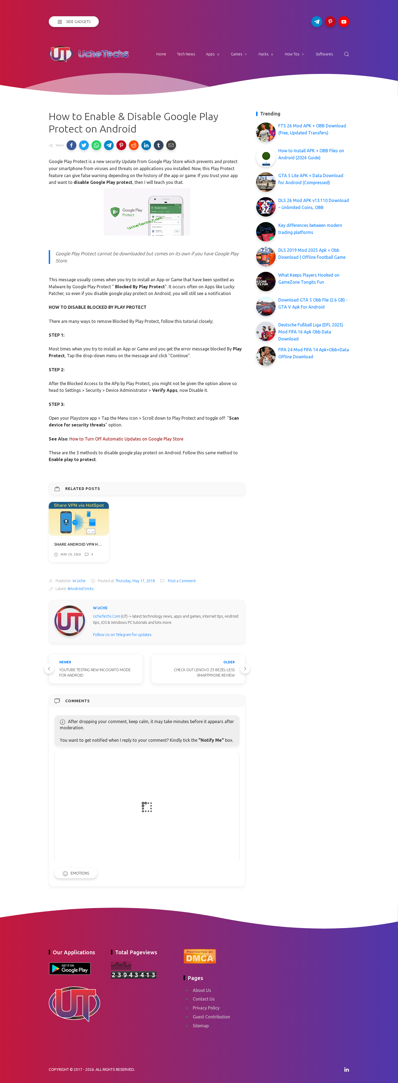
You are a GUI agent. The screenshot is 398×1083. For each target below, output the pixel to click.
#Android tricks (81, 589)
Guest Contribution (211, 1016)
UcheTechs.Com (106, 616)
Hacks (264, 54)
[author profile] (69, 620)
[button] (71, 145)
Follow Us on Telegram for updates (122, 634)
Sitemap (201, 1025)
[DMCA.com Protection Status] (200, 955)
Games (236, 54)
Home (161, 54)
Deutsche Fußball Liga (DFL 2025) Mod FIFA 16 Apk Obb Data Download (310, 331)
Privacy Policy (206, 1007)
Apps (210, 54)
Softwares (324, 54)
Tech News (186, 54)
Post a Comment (181, 581)
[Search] (346, 54)
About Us (202, 990)
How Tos (292, 54)
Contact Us (204, 998)
